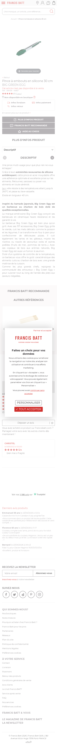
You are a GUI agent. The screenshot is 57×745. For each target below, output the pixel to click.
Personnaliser (28, 402)
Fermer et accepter (42, 330)
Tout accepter (29, 409)
